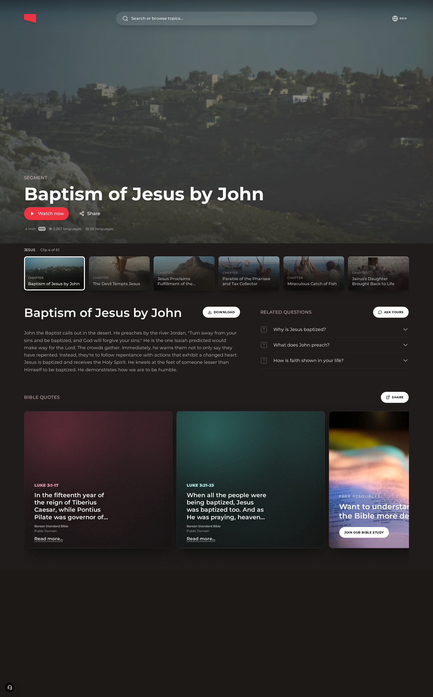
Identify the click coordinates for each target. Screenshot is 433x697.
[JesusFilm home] (30, 18)
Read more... (48, 539)
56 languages (102, 229)
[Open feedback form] (9, 687)
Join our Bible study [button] (364, 532)
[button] (391, 312)
